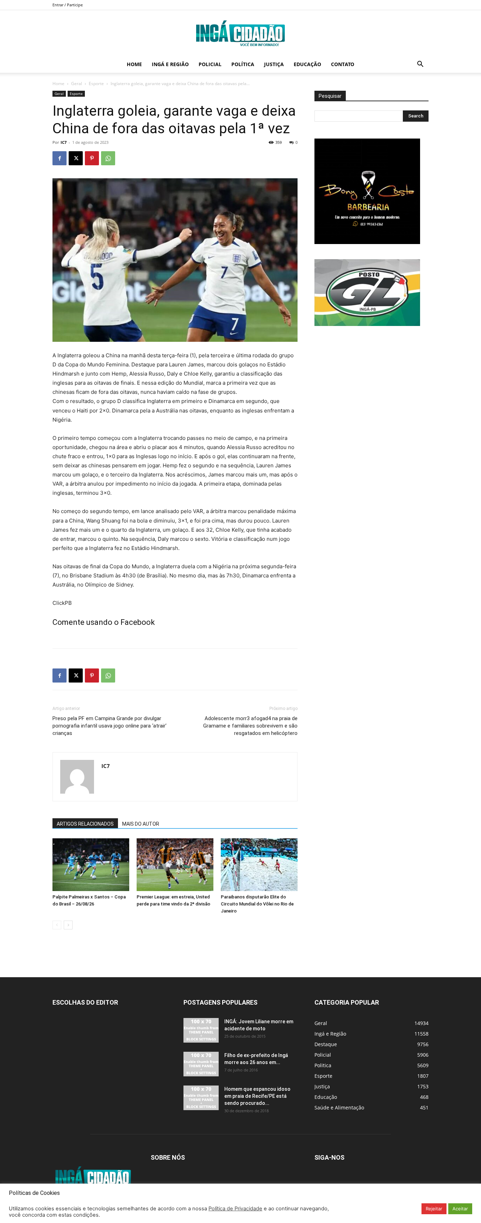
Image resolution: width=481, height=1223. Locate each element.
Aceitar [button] (460, 1208)
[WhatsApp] (108, 158)
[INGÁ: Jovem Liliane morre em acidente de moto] (201, 1030)
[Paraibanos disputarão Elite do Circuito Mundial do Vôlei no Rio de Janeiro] (259, 864)
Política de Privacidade (235, 1208)
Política (242, 64)
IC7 (64, 142)
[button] (420, 65)
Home (134, 64)
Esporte (96, 84)
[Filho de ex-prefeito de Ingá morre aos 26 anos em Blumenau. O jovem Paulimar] (201, 1064)
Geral (76, 84)
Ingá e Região (170, 64)
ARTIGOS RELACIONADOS (85, 824)
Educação (307, 64)
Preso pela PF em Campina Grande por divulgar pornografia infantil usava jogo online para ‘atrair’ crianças (109, 725)
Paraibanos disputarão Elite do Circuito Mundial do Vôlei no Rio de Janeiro (257, 904)
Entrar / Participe (67, 4)
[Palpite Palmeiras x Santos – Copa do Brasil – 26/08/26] (90, 864)
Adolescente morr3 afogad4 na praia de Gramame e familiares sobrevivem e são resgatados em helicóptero (250, 725)
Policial (210, 64)
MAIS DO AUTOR (140, 824)
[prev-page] (56, 925)
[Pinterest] (92, 158)
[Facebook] (59, 158)
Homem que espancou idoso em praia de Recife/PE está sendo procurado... (257, 1096)
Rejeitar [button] (434, 1208)
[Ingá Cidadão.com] (240, 33)
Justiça (274, 64)
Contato (342, 64)
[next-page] (68, 925)
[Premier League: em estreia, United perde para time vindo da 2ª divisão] (175, 864)
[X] (76, 158)
